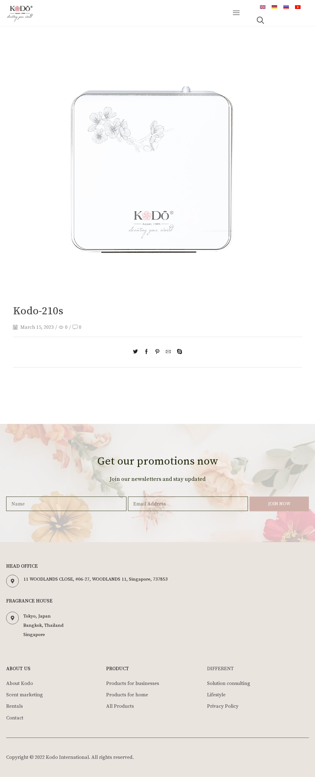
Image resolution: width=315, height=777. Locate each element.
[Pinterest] (157, 352)
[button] (236, 13)
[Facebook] (146, 352)
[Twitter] (137, 352)
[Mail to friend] (168, 352)
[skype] (178, 352)
